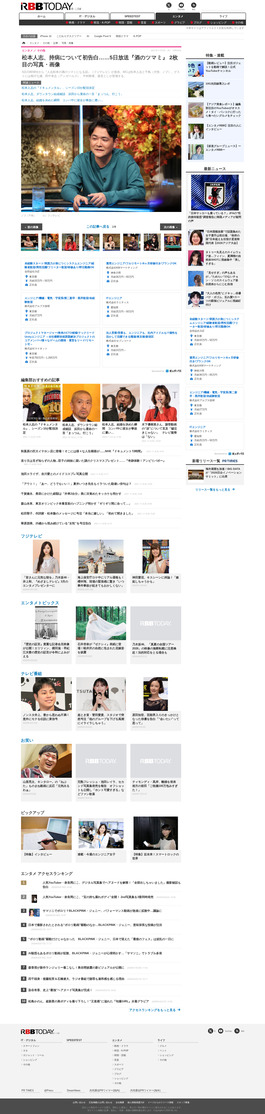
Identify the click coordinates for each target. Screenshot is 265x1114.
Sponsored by (158, 371)
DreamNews (74, 1090)
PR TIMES (28, 1090)
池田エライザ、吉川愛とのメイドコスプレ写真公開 (64, 473)
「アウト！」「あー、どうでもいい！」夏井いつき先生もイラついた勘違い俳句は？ (86, 483)
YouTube (228, 1031)
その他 (239, 22)
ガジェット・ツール (33, 1055)
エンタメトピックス (40, 603)
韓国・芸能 (125, 22)
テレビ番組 (31, 673)
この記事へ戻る (101, 226)
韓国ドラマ (122, 36)
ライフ (223, 16)
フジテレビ (31, 536)
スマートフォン (31, 1046)
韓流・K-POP (102, 22)
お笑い (27, 740)
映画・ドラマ (77, 22)
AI (88, 36)
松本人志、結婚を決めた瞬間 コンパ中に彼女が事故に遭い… (62, 100)
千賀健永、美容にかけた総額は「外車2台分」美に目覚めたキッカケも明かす (81, 493)
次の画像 (169, 227)
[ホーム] (23, 43)
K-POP (137, 36)
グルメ (163, 1046)
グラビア (179, 22)
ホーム (41, 16)
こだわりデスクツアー (69, 36)
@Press (48, 1090)
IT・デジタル (87, 16)
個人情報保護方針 (136, 1102)
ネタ (25, 1050)
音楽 (143, 22)
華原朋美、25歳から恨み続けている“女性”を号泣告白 (66, 523)
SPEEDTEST (132, 16)
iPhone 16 (45, 36)
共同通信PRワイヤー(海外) (145, 1090)
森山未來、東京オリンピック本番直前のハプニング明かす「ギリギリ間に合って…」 (86, 503)
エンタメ (177, 16)
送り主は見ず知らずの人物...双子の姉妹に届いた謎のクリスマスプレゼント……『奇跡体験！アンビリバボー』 (93, 462)
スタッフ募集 (183, 1102)
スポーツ (160, 22)
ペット (163, 1050)
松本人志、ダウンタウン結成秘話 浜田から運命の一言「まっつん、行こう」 (73, 94)
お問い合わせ (79, 1102)
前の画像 (33, 227)
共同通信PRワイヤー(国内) (104, 1090)
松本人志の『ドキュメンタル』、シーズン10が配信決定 (58, 87)
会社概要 (120, 1102)
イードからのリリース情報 (160, 1102)
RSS (242, 1031)
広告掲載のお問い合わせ (100, 1102)
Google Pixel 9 (102, 36)
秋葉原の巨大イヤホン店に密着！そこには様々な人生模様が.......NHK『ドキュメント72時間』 (92, 451)
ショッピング (218, 22)
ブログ (198, 22)
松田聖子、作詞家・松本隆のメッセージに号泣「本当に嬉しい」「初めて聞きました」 (88, 513)
